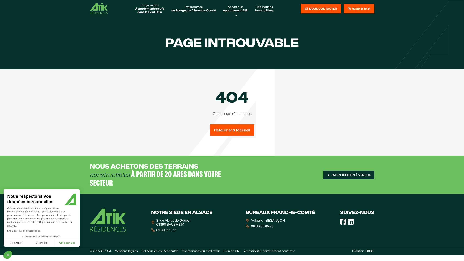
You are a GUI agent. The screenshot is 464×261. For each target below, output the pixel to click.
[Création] (370, 251)
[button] (7, 254)
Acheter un (235, 8)
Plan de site (232, 251)
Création (358, 251)
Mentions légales (126, 251)
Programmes (149, 8)
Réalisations (264, 8)
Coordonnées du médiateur (201, 251)
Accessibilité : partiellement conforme (269, 251)
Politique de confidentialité (159, 251)
